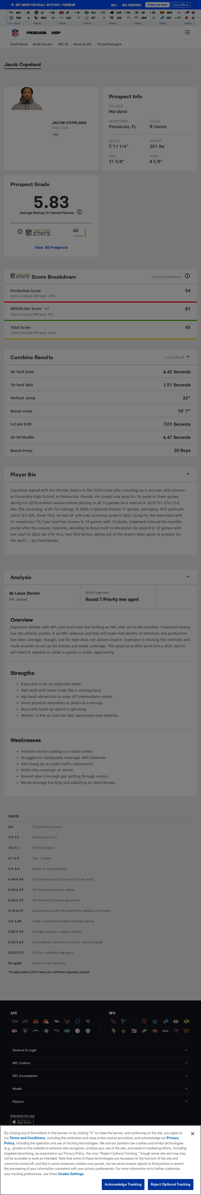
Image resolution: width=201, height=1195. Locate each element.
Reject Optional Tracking (171, 1184)
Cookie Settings (71, 1174)
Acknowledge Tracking (123, 1184)
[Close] (192, 1133)
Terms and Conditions (27, 1138)
